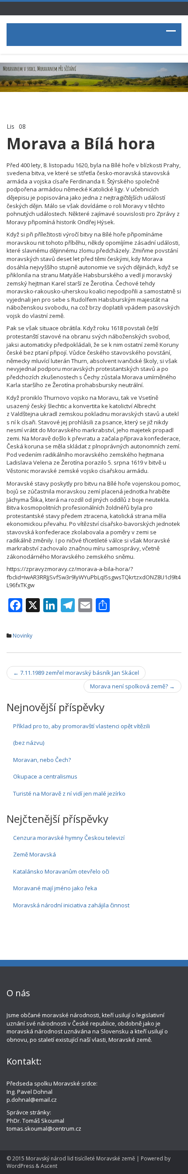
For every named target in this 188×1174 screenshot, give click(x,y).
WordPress (20, 1166)
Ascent (49, 1166)
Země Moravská (34, 854)
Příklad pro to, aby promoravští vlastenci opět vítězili (81, 726)
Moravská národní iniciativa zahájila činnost (71, 905)
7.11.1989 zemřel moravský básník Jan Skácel (76, 673)
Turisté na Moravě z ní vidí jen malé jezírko (69, 793)
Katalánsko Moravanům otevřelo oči (61, 871)
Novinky (22, 635)
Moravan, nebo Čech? (42, 760)
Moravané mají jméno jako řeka (55, 888)
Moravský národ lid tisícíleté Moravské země (80, 1158)
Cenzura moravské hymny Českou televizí (69, 838)
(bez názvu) (28, 743)
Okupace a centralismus (45, 776)
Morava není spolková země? (132, 686)
